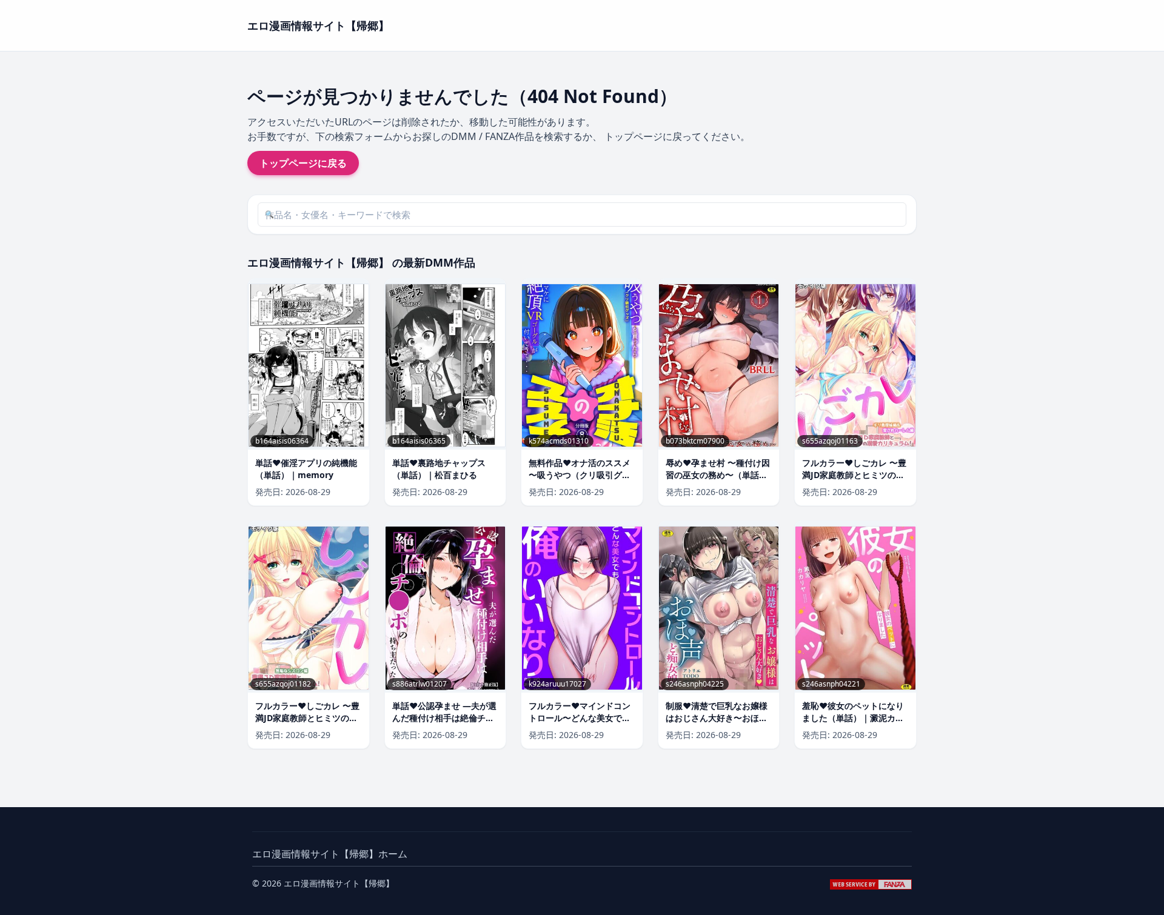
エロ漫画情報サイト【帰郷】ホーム (329, 853)
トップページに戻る (303, 163)
